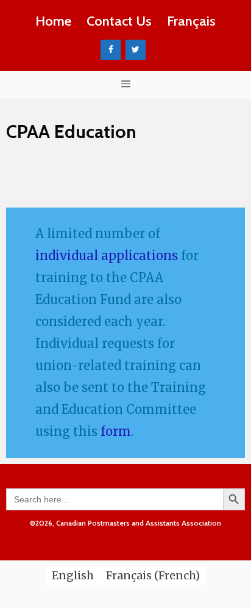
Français (191, 21)
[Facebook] (111, 50)
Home (53, 21)
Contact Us (119, 21)
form (116, 431)
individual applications (106, 255)
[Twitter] (135, 50)
